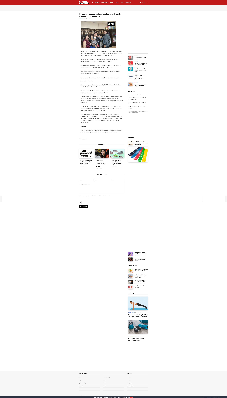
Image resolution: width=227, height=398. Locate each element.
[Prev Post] (1, 199)
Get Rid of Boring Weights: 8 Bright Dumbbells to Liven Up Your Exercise (141, 254)
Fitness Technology (106, 377)
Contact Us (129, 388)
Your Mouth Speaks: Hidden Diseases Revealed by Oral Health (140, 70)
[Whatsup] (73, 35)
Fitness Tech (131, 312)
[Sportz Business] (84, 2)
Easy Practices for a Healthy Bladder (140, 58)
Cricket (81, 18)
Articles (80, 377)
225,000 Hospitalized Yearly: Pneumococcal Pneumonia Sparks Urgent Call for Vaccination (141, 77)
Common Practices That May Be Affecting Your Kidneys (141, 64)
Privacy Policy (129, 383)
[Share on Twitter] (73, 29)
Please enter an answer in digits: (85, 198)
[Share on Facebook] (73, 26)
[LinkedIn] (73, 32)
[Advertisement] (113, 8)
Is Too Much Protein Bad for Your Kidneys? (140, 286)
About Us (129, 377)
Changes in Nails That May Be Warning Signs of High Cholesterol (141, 85)
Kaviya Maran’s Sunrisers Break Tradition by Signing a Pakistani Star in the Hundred (101, 163)
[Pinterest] (86, 139)
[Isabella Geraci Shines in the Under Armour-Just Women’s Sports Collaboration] (86, 153)
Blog (80, 380)
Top (147, 395)
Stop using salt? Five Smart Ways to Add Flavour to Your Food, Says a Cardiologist (140, 282)
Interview (80, 388)
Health (136, 61)
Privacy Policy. (127, 397)
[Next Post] (226, 199)
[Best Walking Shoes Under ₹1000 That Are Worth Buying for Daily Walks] (117, 153)
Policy (104, 388)
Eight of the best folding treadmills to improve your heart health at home (141, 143)
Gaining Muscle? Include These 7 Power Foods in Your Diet (141, 270)
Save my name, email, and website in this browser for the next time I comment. (95, 195)
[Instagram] (73, 38)
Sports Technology (82, 383)
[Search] (147, 2)
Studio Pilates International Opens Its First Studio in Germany (140, 259)
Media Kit (129, 380)
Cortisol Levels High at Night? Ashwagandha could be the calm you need (141, 276)
